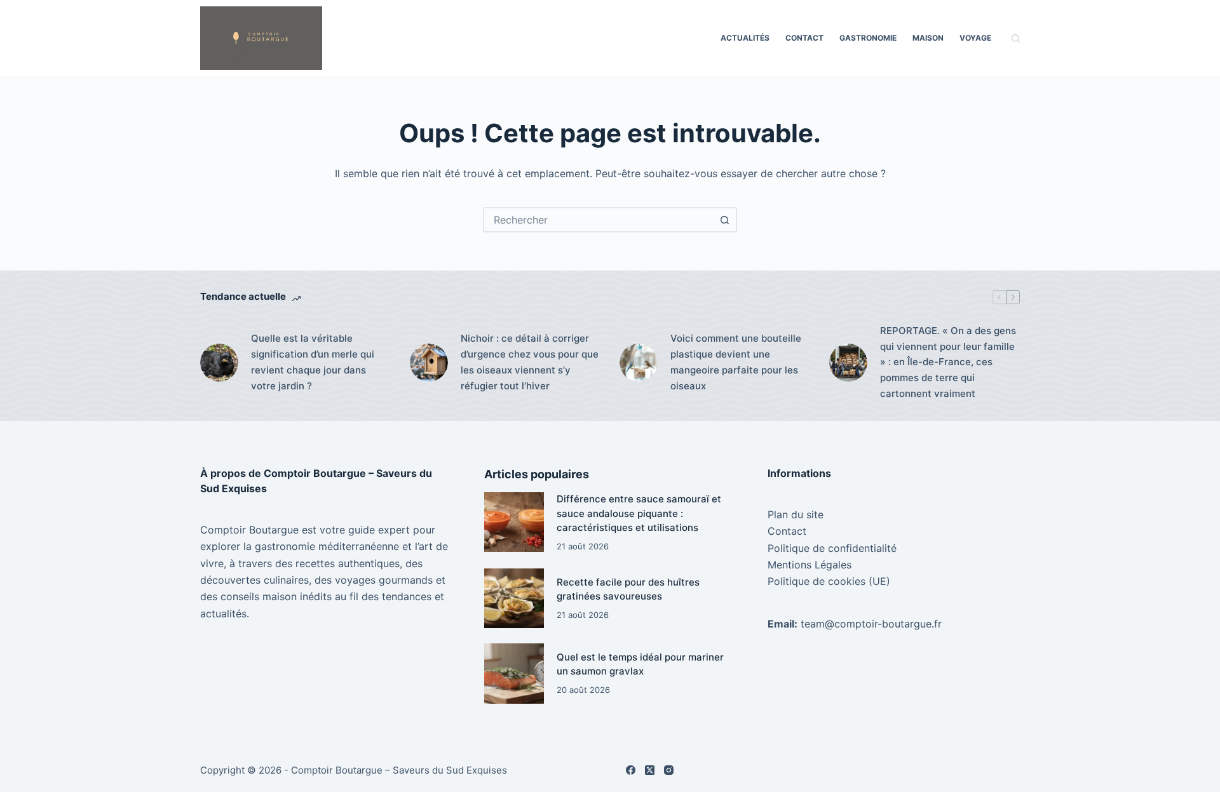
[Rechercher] (1016, 38)
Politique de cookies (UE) (829, 581)
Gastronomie (868, 38)
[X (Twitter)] (649, 770)
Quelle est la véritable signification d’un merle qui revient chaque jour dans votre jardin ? (312, 361)
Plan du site (796, 514)
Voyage (975, 38)
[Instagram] (669, 770)
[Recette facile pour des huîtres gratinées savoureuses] (514, 598)
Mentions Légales (809, 564)
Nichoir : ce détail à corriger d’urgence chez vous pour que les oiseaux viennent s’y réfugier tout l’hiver (530, 361)
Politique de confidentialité (832, 548)
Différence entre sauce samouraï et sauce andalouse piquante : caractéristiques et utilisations (639, 513)
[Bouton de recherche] (724, 219)
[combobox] (598, 219)
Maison (928, 38)
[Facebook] (630, 770)
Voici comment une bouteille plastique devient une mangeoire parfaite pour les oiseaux (735, 361)
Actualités (745, 38)
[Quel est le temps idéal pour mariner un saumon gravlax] (514, 673)
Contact (804, 38)
